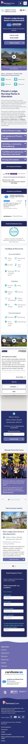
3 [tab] (12, 499)
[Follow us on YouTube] (15, 717)
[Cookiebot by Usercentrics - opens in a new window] (19, 351)
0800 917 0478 (10, 11)
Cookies (3, 731)
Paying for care (5, 659)
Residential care (5, 653)
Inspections (4, 666)
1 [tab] (8, 499)
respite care (13, 119)
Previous (4, 340)
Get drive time (14, 439)
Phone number (8, 608)
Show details (19, 377)
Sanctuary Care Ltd (13, 684)
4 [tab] (14, 499)
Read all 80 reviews (18, 216)
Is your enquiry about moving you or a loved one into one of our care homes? (14, 625)
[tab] (14, 130)
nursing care (22, 116)
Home (3, 73)
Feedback (3, 662)
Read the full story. (8, 492)
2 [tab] (10, 499)
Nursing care (4, 656)
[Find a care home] (20, 3)
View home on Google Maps (17, 426)
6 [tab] (19, 499)
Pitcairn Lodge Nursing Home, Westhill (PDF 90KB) (14, 182)
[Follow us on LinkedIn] (19, 717)
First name (7, 595)
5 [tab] (17, 499)
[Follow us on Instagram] (23, 717)
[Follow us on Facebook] (11, 717)
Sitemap (3, 740)
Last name (7, 602)
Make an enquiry (14, 43)
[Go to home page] (7, 3)
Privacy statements (6, 727)
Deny (14, 391)
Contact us (4, 649)
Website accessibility (6, 734)
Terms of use (4, 729)
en (23, 10)
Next (24, 340)
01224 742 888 (14, 37)
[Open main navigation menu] (25, 3)
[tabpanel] (14, 474)
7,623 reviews (11, 681)
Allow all (14, 382)
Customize (13, 386)
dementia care (5, 119)
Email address (8, 615)
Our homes (9, 73)
